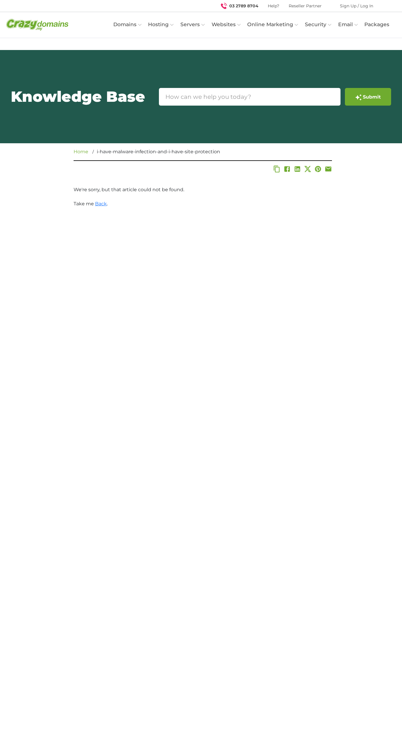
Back (101, 204)
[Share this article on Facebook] (287, 169)
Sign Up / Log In (356, 6)
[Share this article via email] (328, 169)
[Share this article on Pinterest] (318, 169)
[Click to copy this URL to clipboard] (276, 169)
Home (81, 151)
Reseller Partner (305, 6)
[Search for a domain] (386, 5)
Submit (372, 97)
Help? (273, 6)
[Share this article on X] (307, 169)
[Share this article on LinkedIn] (297, 169)
